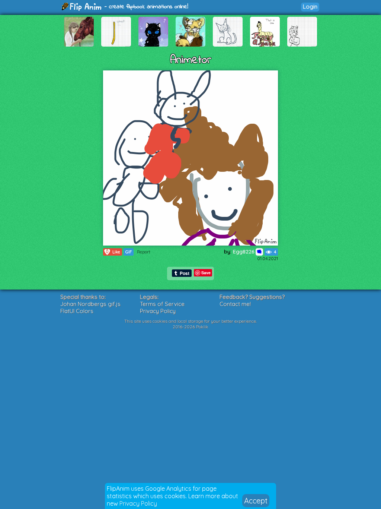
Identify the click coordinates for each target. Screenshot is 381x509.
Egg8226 (244, 251)
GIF (128, 252)
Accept (256, 500)
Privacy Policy (138, 503)
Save (206, 272)
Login (310, 6)
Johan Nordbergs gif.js (90, 303)
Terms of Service (162, 303)
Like (113, 252)
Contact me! (235, 303)
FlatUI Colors (76, 310)
